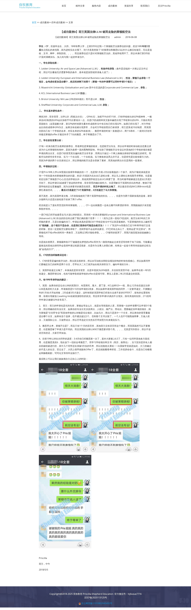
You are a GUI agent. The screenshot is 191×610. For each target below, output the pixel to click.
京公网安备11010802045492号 (96, 603)
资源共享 (128, 5)
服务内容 (96, 5)
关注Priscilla (164, 5)
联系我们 (145, 5)
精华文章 (80, 5)
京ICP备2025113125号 (95, 597)
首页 (64, 5)
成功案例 (112, 5)
